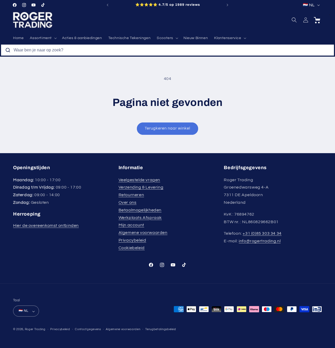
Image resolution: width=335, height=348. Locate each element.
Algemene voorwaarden (143, 233)
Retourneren (131, 195)
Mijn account (131, 225)
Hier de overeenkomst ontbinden (46, 225)
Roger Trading (35, 329)
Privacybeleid (132, 240)
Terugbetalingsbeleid (160, 329)
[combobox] (167, 50)
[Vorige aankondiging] (107, 5)
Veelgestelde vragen (139, 180)
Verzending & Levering (141, 187)
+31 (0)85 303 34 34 (262, 233)
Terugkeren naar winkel (167, 128)
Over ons (128, 202)
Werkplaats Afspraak (140, 217)
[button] (43, 38)
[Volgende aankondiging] (227, 5)
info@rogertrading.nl (260, 241)
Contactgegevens (88, 329)
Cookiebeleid (132, 247)
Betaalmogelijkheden (140, 210)
